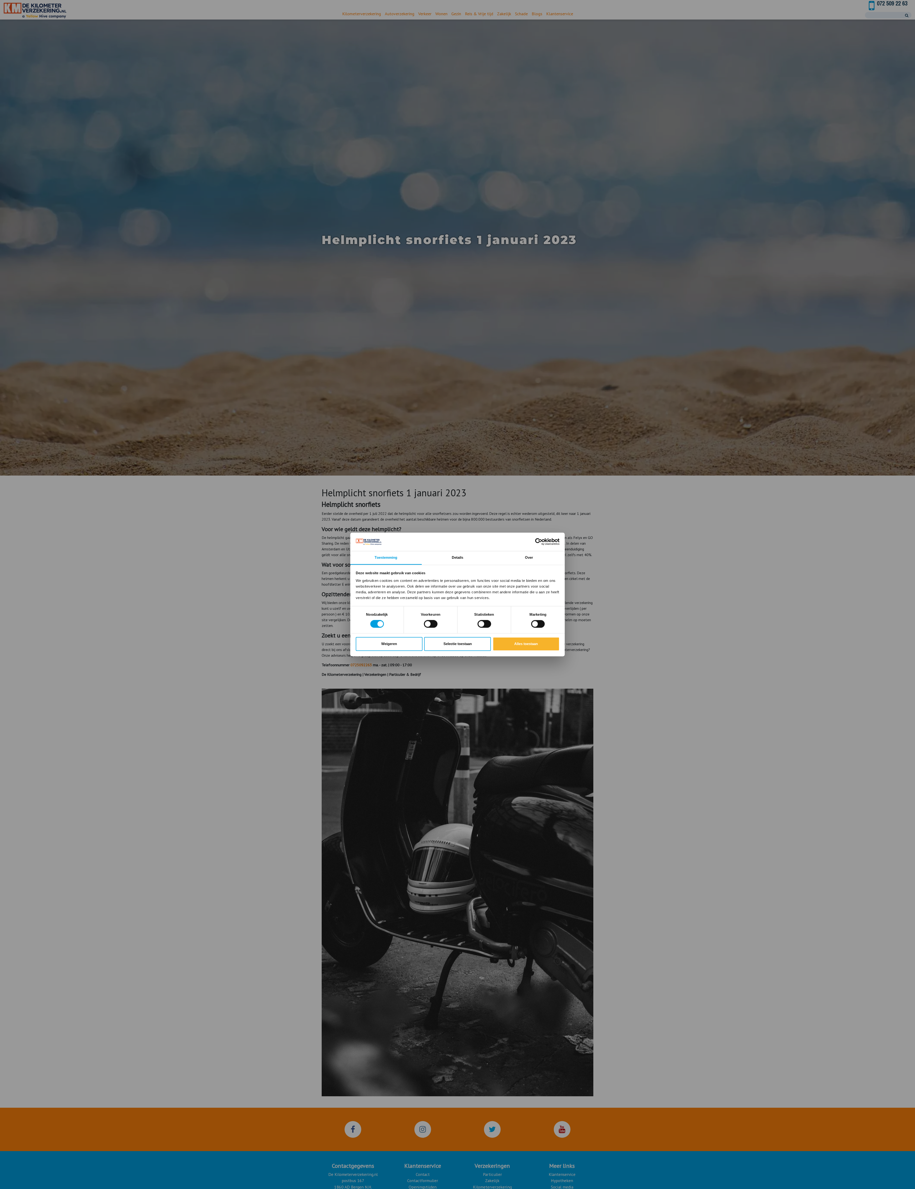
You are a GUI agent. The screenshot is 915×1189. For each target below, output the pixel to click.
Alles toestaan (526, 644)
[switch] (430, 624)
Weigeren (389, 644)
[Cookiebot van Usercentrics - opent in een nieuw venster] (538, 541)
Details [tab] (457, 557)
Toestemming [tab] (386, 557)
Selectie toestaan (457, 644)
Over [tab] (529, 557)
